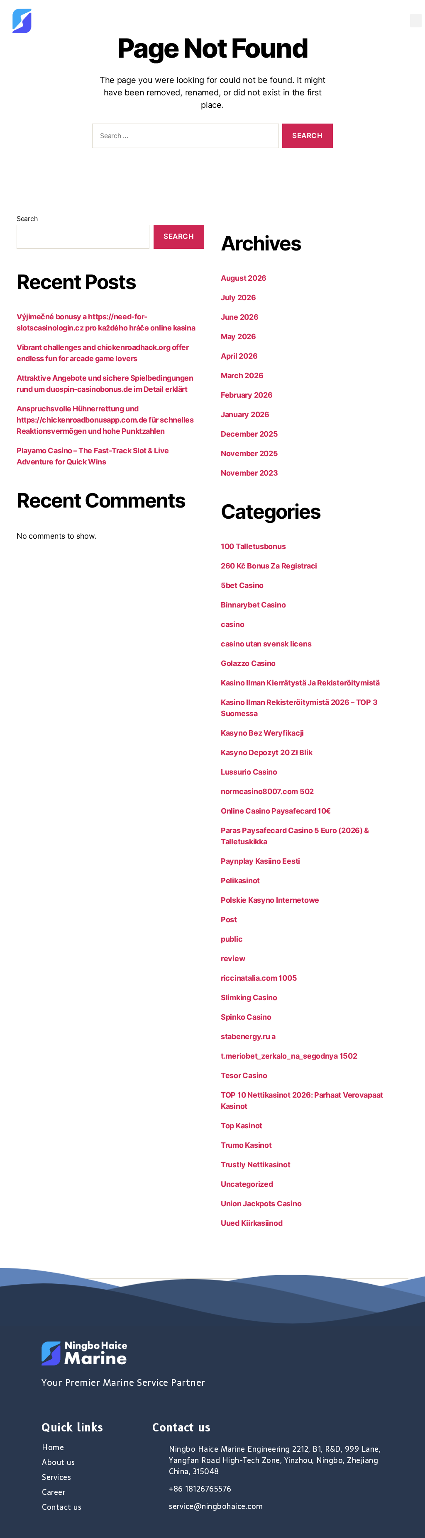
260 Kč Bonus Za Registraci (269, 565)
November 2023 (249, 473)
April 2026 (239, 356)
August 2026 (243, 278)
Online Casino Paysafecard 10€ (276, 811)
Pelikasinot (240, 880)
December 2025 (249, 434)
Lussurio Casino (249, 772)
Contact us (61, 1507)
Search (27, 218)
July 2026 (238, 297)
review (233, 958)
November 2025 (249, 453)
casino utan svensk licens (266, 643)
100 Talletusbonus (253, 546)
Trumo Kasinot (246, 1145)
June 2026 (240, 317)
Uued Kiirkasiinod (251, 1223)
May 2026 (238, 336)
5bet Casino (242, 585)
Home (53, 1447)
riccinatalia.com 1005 (259, 978)
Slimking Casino (249, 997)
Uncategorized (247, 1184)
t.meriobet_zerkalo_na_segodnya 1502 (289, 1056)
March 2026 (242, 375)
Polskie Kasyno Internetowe (270, 900)
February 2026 (247, 395)
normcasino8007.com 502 (267, 791)
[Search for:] (184, 137)
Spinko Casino (246, 1017)
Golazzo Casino (248, 663)
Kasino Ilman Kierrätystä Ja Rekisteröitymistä (300, 682)
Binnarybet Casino (253, 604)
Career (53, 1492)
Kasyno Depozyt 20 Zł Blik (266, 752)
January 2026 (245, 414)
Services (56, 1477)
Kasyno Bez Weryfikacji (262, 733)
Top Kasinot (241, 1125)
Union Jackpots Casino (261, 1203)
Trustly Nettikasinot (256, 1164)
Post (229, 919)
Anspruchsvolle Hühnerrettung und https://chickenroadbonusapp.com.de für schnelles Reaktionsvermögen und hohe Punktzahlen (105, 419)
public (231, 939)
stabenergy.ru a (248, 1036)
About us (58, 1462)
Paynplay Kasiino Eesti (260, 861)
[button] (416, 20)
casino (232, 624)
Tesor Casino (244, 1075)
